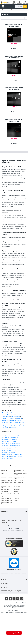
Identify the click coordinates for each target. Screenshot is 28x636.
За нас (22, 603)
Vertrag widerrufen (15, 633)
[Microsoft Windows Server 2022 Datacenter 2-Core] (14, 130)
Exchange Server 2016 (19, 426)
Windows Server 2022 (7, 422)
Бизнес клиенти (5, 602)
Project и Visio (6, 416)
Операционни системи (16, 412)
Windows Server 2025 (15, 420)
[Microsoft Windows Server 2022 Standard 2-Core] (14, 67)
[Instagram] (21, 598)
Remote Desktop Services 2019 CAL (20, 477)
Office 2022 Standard (19, 434)
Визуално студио (21, 414)
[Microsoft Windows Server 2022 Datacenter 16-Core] (14, 99)
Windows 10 (13, 427)
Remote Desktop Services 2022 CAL (20, 474)
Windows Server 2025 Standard (9, 439)
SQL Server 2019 (16, 424)
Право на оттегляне (20, 605)
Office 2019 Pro (14, 437)
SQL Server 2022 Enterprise (8, 449)
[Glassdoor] (14, 598)
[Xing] (10, 598)
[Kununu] (17, 598)
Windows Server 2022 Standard (9, 441)
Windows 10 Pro (6, 456)
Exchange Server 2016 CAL (19, 471)
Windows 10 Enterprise (7, 458)
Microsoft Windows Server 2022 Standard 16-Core (14, 25)
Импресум (14, 607)
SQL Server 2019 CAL (6, 496)
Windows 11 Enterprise (16, 456)
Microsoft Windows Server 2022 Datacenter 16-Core (14, 88)
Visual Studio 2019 (18, 482)
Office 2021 (12, 418)
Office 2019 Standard (7, 435)
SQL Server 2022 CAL (6, 494)
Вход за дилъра (12, 602)
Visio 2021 (16, 491)
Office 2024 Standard (7, 434)
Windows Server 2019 (19, 422)
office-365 (24, 602)
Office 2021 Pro (5, 437)
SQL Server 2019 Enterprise (8, 452)
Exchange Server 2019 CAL (6, 503)
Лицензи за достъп (11, 414)
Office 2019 (4, 473)
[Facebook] (6, 598)
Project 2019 (17, 489)
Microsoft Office (5, 412)
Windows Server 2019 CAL (6, 486)
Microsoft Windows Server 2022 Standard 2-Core (14, 57)
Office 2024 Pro (17, 435)
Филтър (6, 14)
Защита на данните (7, 606)
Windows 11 (6, 427)
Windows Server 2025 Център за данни (11, 443)
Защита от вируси (15, 416)
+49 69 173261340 (14, 529)
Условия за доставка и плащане (10, 605)
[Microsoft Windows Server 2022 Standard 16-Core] (14, 35)
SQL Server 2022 (6, 424)
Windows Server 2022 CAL (6, 483)
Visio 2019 (16, 494)
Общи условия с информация (18, 606)
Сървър (3, 414)
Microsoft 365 (5, 420)
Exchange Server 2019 (7, 426)
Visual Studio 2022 (18, 480)
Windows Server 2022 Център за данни (11, 445)
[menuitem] (25, 2)
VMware (16, 500)
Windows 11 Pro (18, 454)
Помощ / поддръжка (9, 603)
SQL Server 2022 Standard (8, 447)
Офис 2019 (19, 418)
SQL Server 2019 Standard (8, 450)
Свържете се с (17, 603)
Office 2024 (4, 418)
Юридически (18, 602)
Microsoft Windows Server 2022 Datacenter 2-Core (14, 120)
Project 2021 (17, 486)
